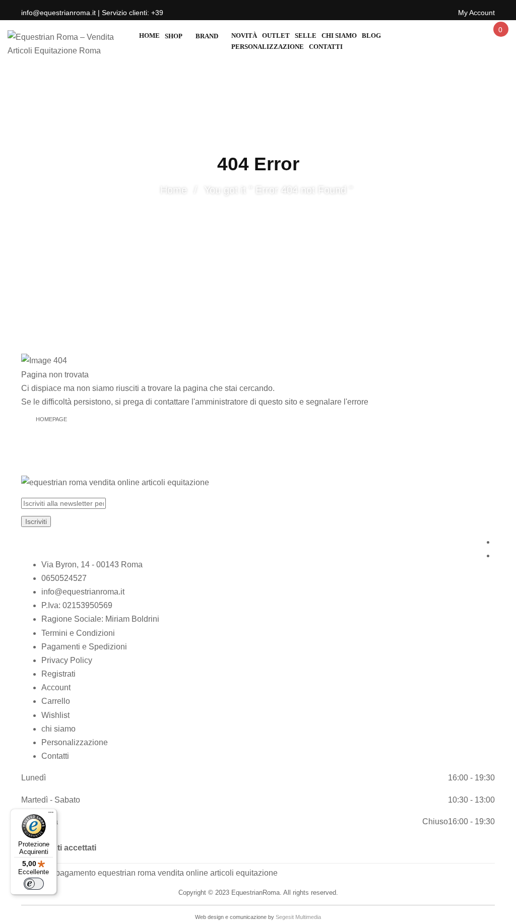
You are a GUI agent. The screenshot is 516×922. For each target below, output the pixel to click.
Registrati (58, 674)
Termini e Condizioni (78, 633)
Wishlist (55, 715)
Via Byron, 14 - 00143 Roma (92, 564)
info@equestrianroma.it (82, 591)
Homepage (51, 419)
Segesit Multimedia (298, 917)
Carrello (55, 701)
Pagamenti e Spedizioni (84, 646)
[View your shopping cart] (499, 38)
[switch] (34, 884)
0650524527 (64, 578)
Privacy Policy (66, 660)
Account (56, 687)
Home (173, 189)
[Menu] (51, 815)
